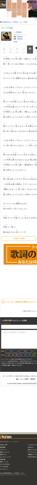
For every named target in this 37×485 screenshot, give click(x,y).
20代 (17, 355)
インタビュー (4, 469)
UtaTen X (30, 447)
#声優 (15, 42)
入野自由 (18, 32)
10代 (9, 355)
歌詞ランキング (4, 452)
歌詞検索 (2, 447)
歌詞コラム (3, 454)
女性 (25, 351)
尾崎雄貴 (20, 36)
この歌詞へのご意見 (19, 238)
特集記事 (2, 459)
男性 (11, 351)
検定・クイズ (4, 462)
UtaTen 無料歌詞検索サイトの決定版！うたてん (12, 473)
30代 (25, 355)
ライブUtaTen (4, 466)
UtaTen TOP (3, 445)
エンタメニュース (5, 457)
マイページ (3, 449)
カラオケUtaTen (5, 464)
